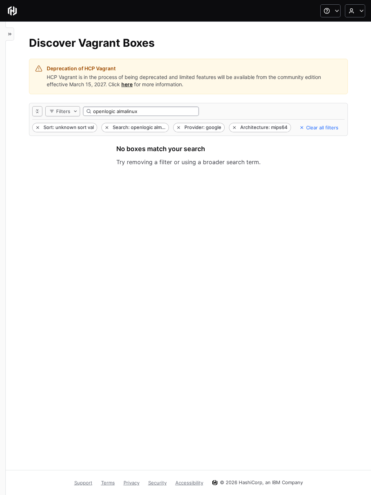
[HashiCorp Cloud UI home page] (12, 10)
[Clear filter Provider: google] (178, 127)
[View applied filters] (37, 111)
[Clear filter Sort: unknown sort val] (37, 127)
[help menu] (330, 10)
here (127, 84)
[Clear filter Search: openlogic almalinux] (106, 127)
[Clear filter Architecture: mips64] (233, 127)
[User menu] (355, 10)
